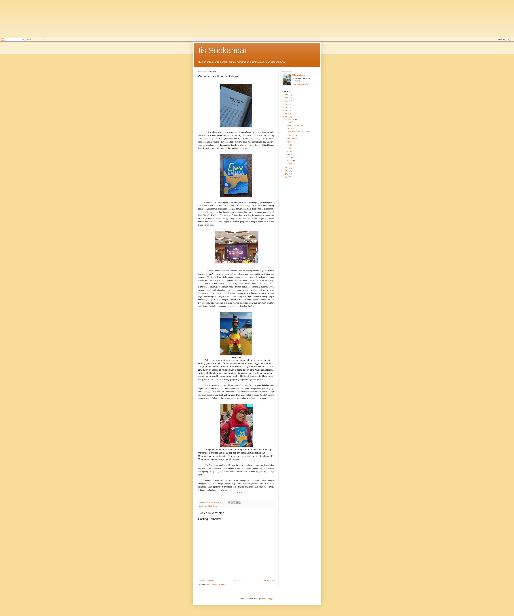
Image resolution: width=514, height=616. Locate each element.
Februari (290, 161)
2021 (287, 110)
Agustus (290, 142)
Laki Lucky (290, 128)
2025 (287, 98)
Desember (291, 119)
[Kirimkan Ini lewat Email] (229, 502)
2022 (287, 107)
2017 (287, 171)
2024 (287, 101)
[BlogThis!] (231, 502)
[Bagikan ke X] (234, 502)
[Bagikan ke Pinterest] (239, 502)
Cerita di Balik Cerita (210, 506)
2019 (287, 117)
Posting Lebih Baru (206, 581)
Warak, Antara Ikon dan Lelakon (298, 132)
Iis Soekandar (222, 50)
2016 (287, 174)
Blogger (270, 599)
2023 (287, 104)
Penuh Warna (291, 122)
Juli (288, 145)
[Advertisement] (85, 19)
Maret (289, 157)
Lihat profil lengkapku (300, 84)
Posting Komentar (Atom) (216, 584)
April (288, 154)
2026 (287, 95)
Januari (290, 164)
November (291, 136)
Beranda (238, 581)
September (291, 139)
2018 (287, 168)
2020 (287, 114)
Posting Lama (269, 581)
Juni (288, 148)
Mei (288, 151)
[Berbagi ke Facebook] (236, 502)
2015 (287, 177)
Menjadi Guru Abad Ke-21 (295, 125)
